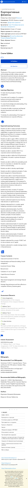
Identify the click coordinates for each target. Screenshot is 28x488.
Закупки (3, 427)
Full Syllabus (14, 61)
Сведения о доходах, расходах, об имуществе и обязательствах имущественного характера (12, 437)
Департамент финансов (14, 22)
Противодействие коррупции (8, 434)
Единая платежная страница (8, 447)
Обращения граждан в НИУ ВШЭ (9, 429)
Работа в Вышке (5, 450)
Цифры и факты (5, 415)
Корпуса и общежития (6, 424)
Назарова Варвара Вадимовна (8, 38)
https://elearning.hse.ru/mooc (8, 468)
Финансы (18, 18)
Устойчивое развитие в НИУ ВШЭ (9, 420)
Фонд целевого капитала (7, 432)
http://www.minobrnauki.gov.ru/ (9, 457)
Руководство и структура (7, 417)
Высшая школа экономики (9, 1)
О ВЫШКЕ (4, 412)
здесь (12, 476)
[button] (9, 409)
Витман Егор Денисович (16, 36)
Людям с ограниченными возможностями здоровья (11, 444)
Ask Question (14, 66)
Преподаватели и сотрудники (8, 422)
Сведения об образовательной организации (12, 441)
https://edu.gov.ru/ (6, 463)
